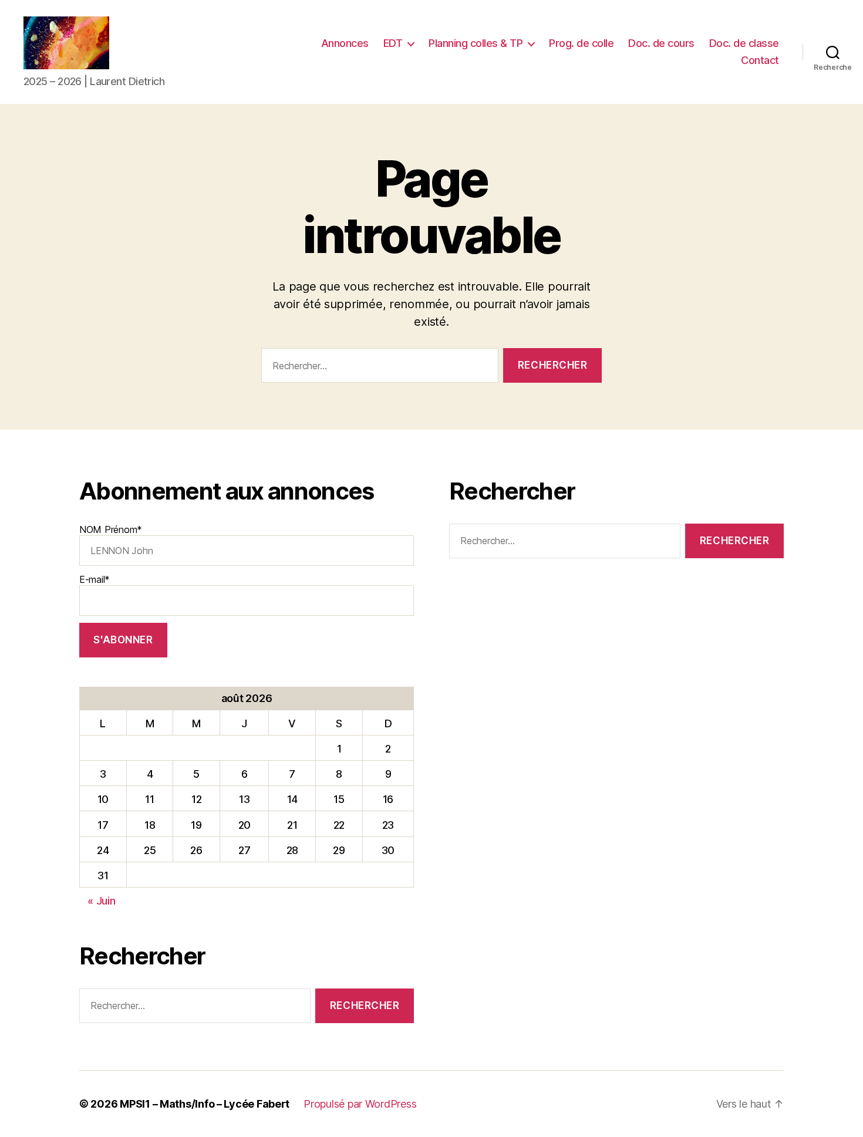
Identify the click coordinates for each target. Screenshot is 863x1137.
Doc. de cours (661, 43)
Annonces (345, 43)
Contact (760, 60)
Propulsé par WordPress (360, 1104)
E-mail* (94, 579)
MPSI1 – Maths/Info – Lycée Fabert (204, 1104)
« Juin (101, 901)
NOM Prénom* (110, 529)
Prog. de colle (581, 43)
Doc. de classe (744, 43)
